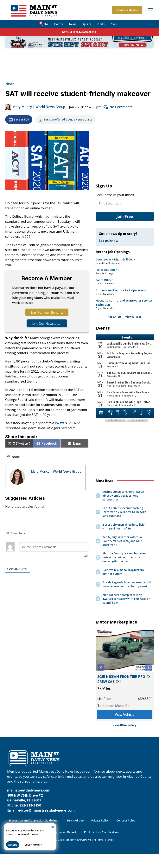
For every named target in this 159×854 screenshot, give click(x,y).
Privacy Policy (100, 820)
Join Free (125, 216)
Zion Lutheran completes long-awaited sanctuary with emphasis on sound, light (126, 598)
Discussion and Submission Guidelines (34, 820)
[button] (101, 667)
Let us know (108, 240)
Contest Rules (125, 820)
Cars (114, 24)
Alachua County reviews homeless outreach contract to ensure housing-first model (124, 557)
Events (58, 24)
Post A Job (114, 316)
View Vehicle (124, 714)
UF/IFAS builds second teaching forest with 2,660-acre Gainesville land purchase (124, 512)
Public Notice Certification (101, 832)
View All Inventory (125, 725)
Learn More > (33, 844)
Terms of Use (75, 820)
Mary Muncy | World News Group (38, 107)
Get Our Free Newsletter (78, 32)
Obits (101, 24)
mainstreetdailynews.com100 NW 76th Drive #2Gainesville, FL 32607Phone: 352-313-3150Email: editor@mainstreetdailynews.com (41, 800)
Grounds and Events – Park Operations (121, 290)
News (72, 24)
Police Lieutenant (107, 270)
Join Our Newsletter (47, 323)
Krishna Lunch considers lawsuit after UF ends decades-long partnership (123, 495)
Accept (12, 844)
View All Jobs (133, 316)
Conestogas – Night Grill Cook (115, 259)
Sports (86, 24)
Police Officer (104, 280)
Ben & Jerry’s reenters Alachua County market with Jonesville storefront (122, 541)
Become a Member (127, 10)
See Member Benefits (47, 312)
